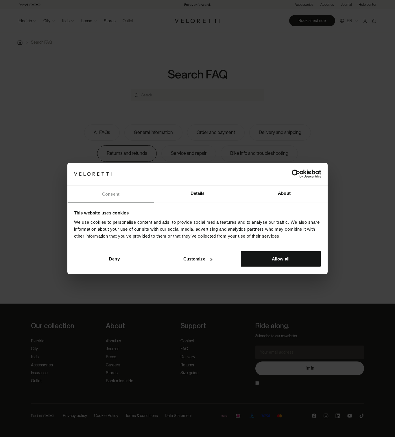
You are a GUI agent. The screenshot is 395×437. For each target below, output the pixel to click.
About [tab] (284, 192)
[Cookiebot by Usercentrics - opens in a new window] (296, 174)
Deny (114, 258)
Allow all (280, 258)
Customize (194, 258)
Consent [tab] (110, 193)
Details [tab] (198, 192)
